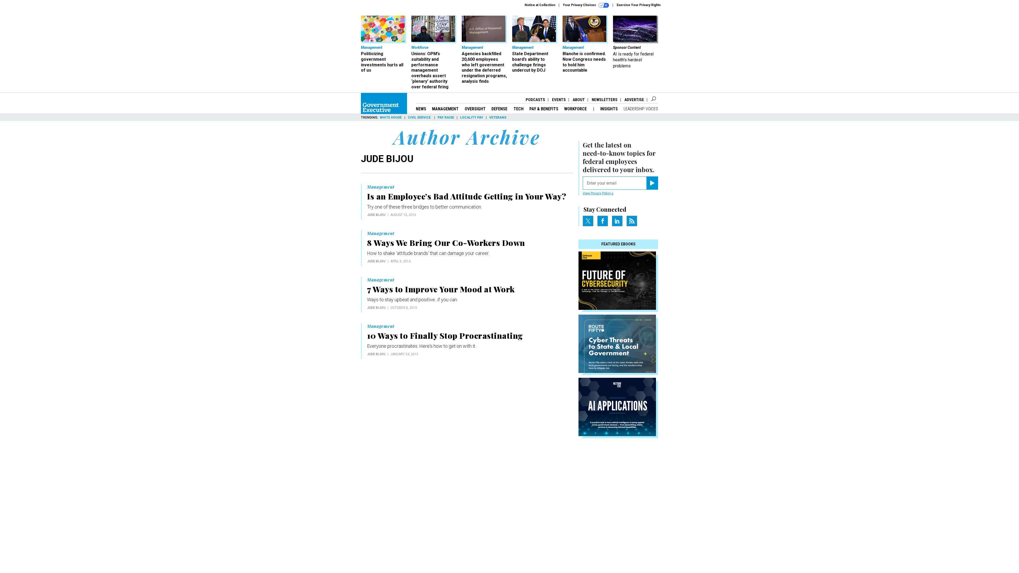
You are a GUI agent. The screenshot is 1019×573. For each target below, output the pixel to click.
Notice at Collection (540, 5)
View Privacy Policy (597, 193)
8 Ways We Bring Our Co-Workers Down (446, 242)
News (421, 108)
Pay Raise (446, 117)
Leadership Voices (641, 108)
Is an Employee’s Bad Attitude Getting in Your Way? (466, 196)
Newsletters (605, 99)
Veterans (497, 117)
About (579, 99)
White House (391, 117)
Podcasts (535, 99)
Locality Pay (471, 117)
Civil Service (419, 117)
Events (559, 99)
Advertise (634, 99)
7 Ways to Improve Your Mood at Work (441, 289)
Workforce (576, 108)
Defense (499, 108)
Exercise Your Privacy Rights (639, 5)
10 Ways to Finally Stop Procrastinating (445, 335)
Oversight (475, 108)
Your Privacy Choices (580, 5)
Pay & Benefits (543, 108)
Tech (518, 108)
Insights (609, 108)
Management (445, 108)
